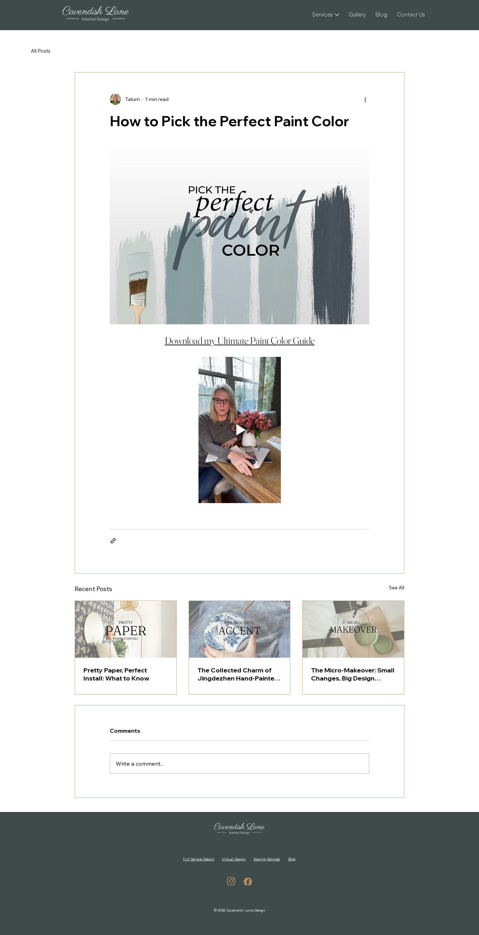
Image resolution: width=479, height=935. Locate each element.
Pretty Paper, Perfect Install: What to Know (116, 674)
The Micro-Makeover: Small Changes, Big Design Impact (352, 674)
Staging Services (267, 858)
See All (396, 587)
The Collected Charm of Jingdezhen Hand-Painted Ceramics (237, 674)
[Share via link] (113, 540)
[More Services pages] (337, 15)
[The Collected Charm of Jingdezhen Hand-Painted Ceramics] (239, 629)
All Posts (40, 51)
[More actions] (365, 99)
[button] (411, 15)
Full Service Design (198, 858)
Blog (292, 858)
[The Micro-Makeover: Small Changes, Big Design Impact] (353, 629)
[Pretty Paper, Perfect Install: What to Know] (125, 629)
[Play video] (239, 430)
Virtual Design (234, 858)
